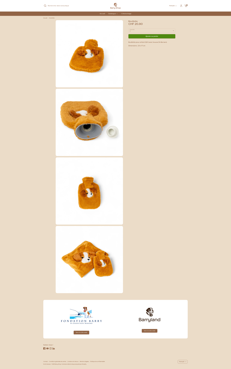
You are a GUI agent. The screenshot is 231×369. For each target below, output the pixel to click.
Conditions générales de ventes (57, 361)
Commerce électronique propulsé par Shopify (74, 364)
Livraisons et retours (72, 361)
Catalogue (112, 13)
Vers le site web (81, 332)
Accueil (102, 13)
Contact (45, 361)
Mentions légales (84, 361)
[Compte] (181, 6)
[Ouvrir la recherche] (45, 5)
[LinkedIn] (54, 348)
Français (172, 5)
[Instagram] (50, 348)
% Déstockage (126, 13)
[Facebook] (44, 348)
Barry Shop (58, 364)
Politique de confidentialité (97, 361)
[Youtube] (47, 348)
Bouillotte (52, 18)
